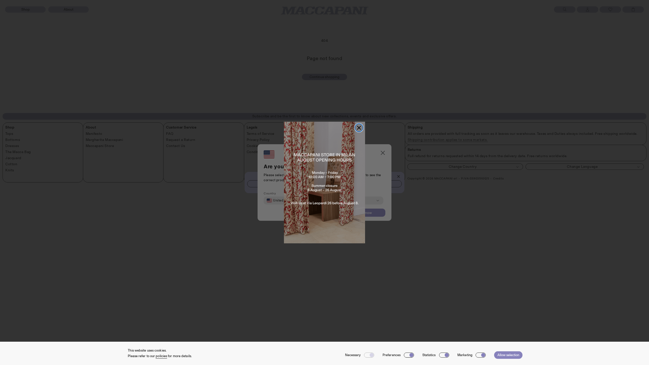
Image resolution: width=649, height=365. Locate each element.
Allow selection (508, 355)
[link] (324, 182)
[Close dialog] (359, 128)
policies (161, 356)
